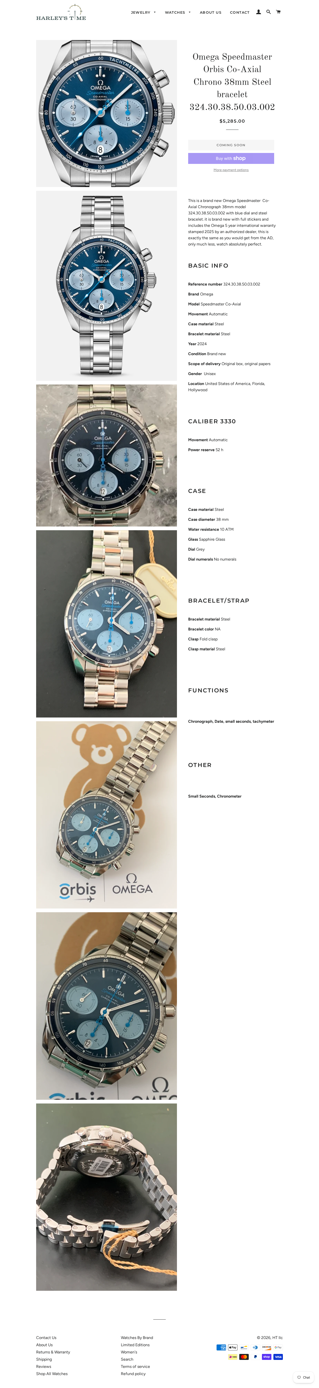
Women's (129, 1352)
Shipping (44, 1359)
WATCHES (176, 12)
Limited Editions (135, 1344)
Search (127, 1359)
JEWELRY (141, 12)
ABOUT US (211, 12)
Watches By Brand (137, 1337)
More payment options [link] (231, 170)
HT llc (277, 1337)
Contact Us (46, 1337)
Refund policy (133, 1373)
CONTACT (240, 12)
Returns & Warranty (53, 1352)
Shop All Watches (52, 1373)
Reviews (43, 1366)
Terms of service (135, 1366)
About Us (44, 1344)
